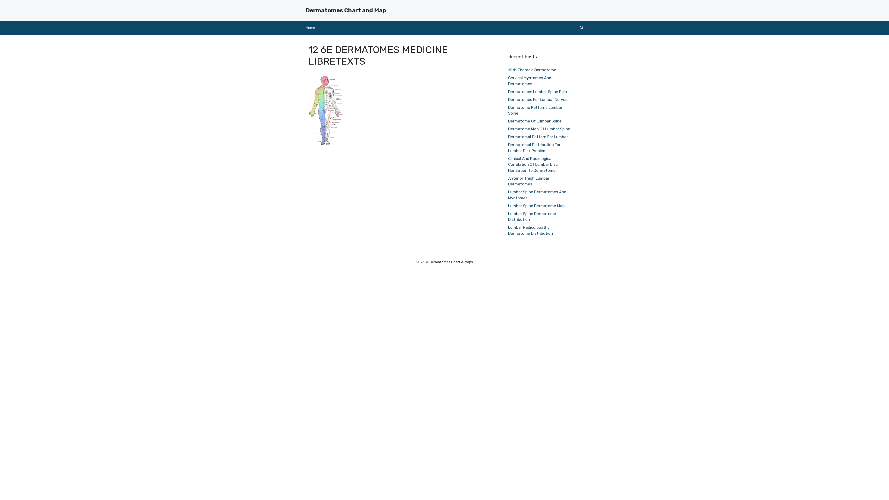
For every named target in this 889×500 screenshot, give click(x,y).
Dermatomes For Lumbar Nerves (537, 99)
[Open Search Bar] (581, 28)
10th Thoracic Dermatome (532, 70)
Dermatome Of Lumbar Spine (535, 121)
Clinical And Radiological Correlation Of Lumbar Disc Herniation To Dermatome (533, 164)
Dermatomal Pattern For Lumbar (538, 136)
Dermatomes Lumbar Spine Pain (537, 91)
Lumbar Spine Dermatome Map (536, 205)
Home (310, 28)
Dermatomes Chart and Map (346, 10)
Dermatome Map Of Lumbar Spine (539, 129)
